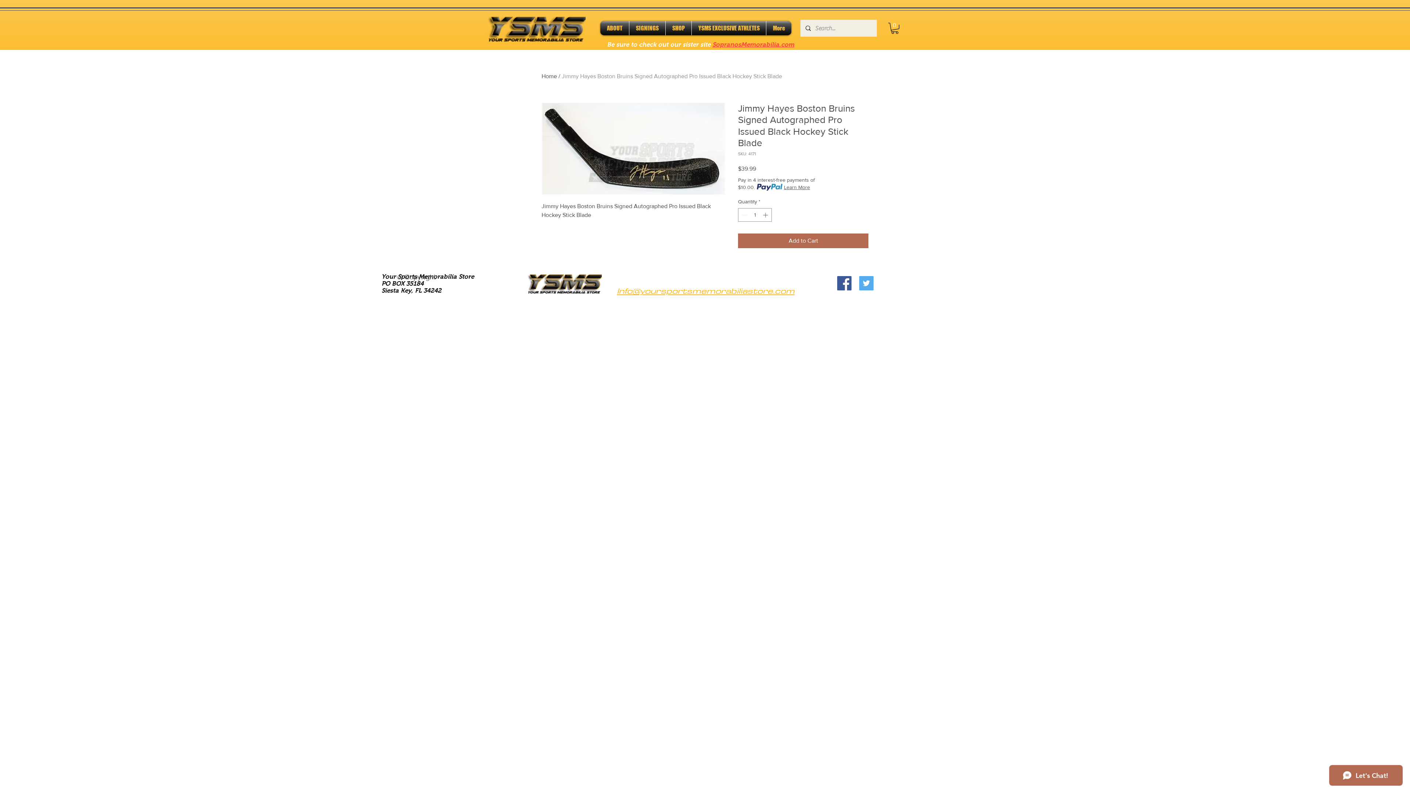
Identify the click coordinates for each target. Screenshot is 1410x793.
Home (549, 76)
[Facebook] (844, 283)
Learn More (797, 187)
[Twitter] (866, 283)
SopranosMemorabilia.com (753, 44)
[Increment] (766, 215)
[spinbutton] (755, 215)
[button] (894, 28)
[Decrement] (743, 215)
